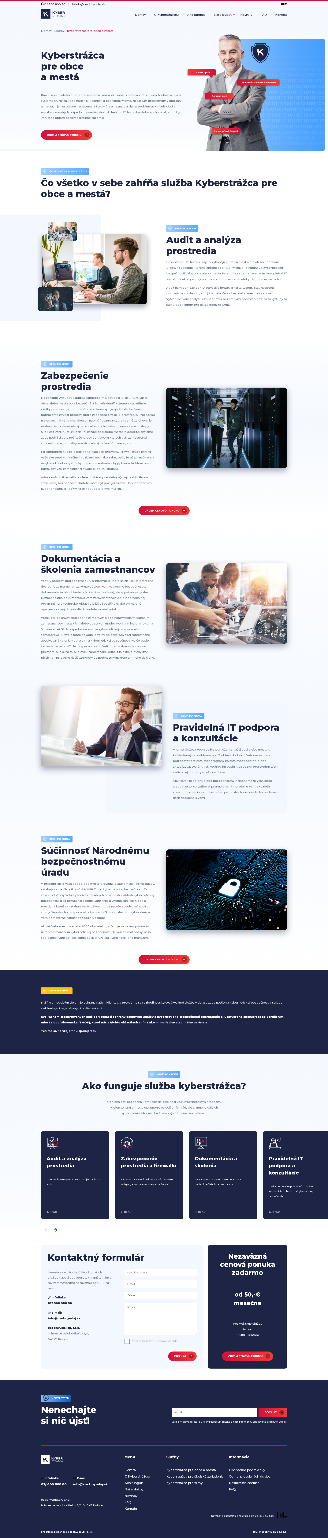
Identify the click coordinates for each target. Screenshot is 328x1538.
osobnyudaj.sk (76, 1531)
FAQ (263, 14)
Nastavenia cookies (244, 1483)
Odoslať (271, 1412)
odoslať (180, 1356)
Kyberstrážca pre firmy (184, 1483)
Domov (140, 14)
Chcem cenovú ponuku (64, 134)
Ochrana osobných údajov (249, 1476)
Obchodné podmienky (247, 1470)
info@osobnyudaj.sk (90, 4)
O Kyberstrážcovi (166, 14)
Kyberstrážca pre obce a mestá (191, 1470)
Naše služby (223, 14)
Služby (59, 31)
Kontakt (281, 14)
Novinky (246, 14)
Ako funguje (196, 14)
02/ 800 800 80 (54, 4)
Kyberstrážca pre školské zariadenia (194, 1476)
